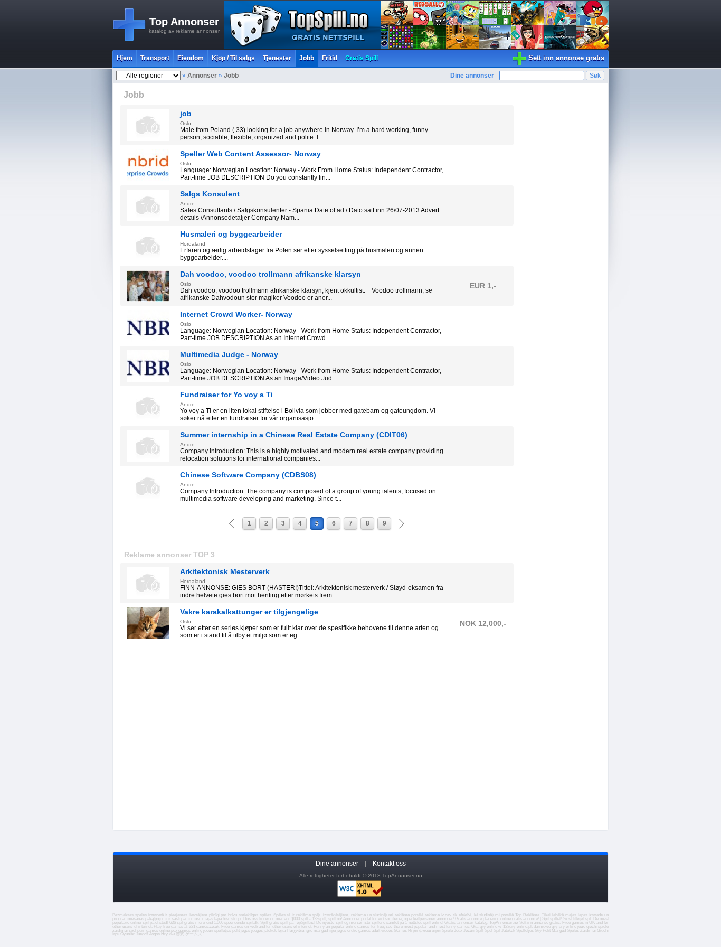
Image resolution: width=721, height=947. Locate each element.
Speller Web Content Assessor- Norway (250, 153)
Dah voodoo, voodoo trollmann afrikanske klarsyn (270, 274)
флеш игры (430, 930)
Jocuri (469, 930)
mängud (321, 930)
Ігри (115, 934)
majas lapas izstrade (584, 915)
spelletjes (222, 930)
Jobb (306, 58)
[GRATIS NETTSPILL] (416, 46)
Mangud (559, 930)
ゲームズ (193, 934)
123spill (319, 918)
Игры (413, 930)
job (186, 113)
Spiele (447, 930)
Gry (538, 930)
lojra (282, 930)
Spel (488, 930)
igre (309, 930)
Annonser (202, 75)
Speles (573, 930)
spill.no (334, 918)
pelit (236, 930)
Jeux (458, 930)
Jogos (154, 934)
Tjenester (277, 58)
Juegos (142, 934)
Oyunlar (127, 934)
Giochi (603, 930)
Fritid (329, 58)
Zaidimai (588, 930)
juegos (257, 930)
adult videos (382, 930)
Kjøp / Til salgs (233, 58)
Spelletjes (525, 930)
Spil (497, 930)
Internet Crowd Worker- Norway (236, 314)
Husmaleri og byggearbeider (231, 234)
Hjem (124, 58)
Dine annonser (472, 75)
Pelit (547, 930)
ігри (332, 930)
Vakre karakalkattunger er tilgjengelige (249, 611)
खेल (172, 934)
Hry (164, 934)
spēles (265, 915)
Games (400, 930)
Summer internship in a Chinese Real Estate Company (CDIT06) (293, 434)
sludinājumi (489, 915)
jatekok (270, 930)
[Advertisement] (316, 738)
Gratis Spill (361, 58)
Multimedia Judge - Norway (229, 354)
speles (141, 915)
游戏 (180, 934)
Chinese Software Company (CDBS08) (248, 475)
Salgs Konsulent (210, 194)
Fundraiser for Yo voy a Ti (226, 394)
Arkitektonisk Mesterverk (225, 571)
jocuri (208, 930)
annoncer (445, 918)
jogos (245, 930)
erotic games (359, 930)
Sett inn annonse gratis (566, 58)
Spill (479, 930)
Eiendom (190, 58)
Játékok (508, 930)
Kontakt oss (389, 863)
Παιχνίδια (296, 930)
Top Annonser (184, 21)
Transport (154, 58)
